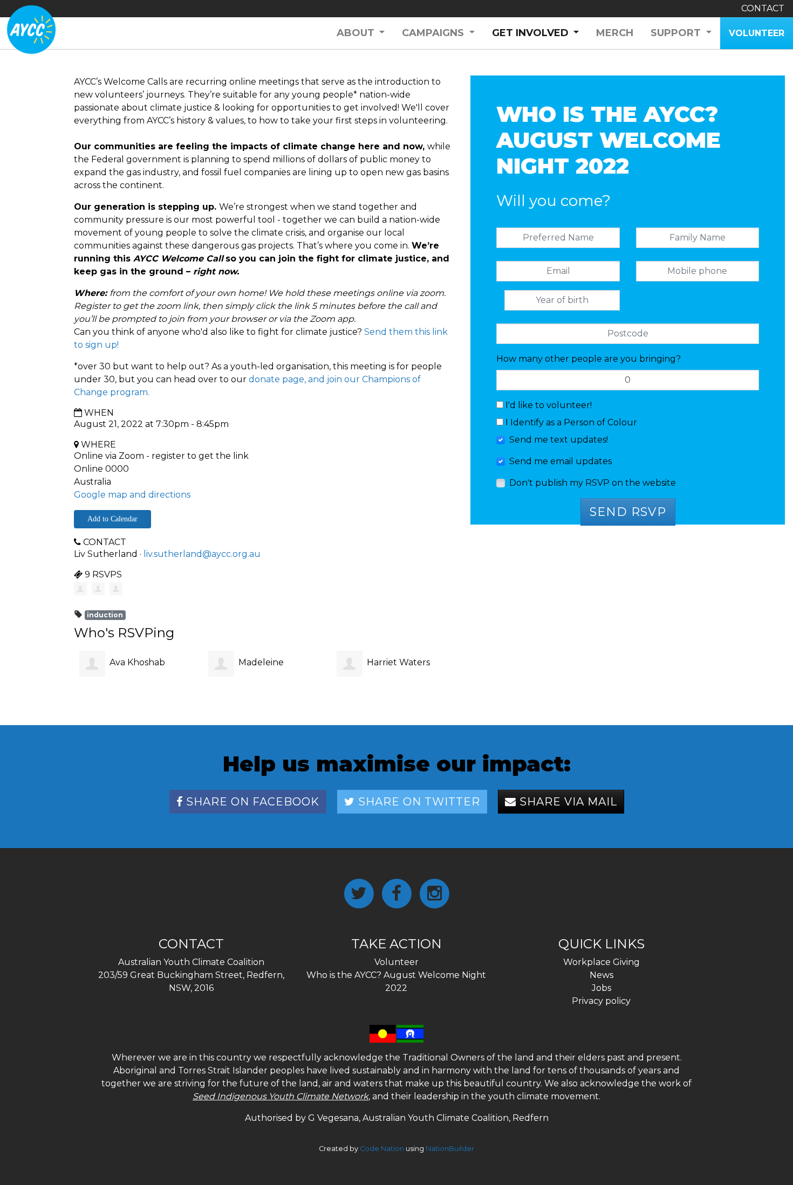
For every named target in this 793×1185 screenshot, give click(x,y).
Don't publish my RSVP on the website (592, 483)
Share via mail (566, 801)
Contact (762, 8)
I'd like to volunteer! (547, 405)
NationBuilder (450, 1149)
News (601, 975)
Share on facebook (251, 801)
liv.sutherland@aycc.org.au (202, 554)
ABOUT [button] (357, 33)
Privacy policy (601, 1001)
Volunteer (396, 962)
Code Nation (382, 1149)
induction (105, 615)
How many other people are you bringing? (588, 359)
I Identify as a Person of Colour (570, 422)
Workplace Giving (601, 962)
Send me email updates (560, 461)
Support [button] (677, 33)
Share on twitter (417, 801)
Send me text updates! (558, 440)
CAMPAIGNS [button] (434, 33)
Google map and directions (132, 495)
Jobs (601, 988)
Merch (614, 33)
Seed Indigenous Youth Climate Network (280, 1096)
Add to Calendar (112, 519)
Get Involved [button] (540, 32)
